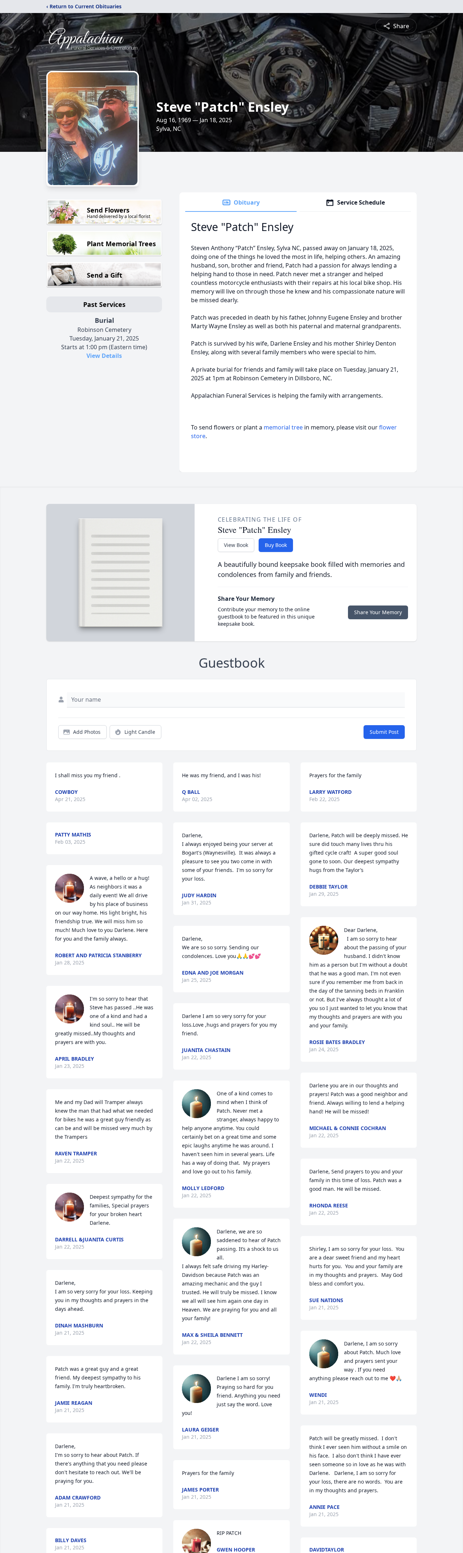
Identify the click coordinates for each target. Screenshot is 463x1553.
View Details (104, 356)
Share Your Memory (378, 612)
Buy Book (276, 545)
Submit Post (384, 731)
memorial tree (283, 427)
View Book (236, 545)
